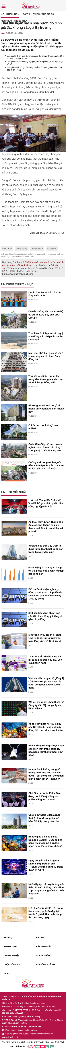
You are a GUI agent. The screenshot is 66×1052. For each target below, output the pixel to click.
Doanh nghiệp (11, 955)
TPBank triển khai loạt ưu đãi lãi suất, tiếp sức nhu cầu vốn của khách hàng (45, 659)
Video (7, 973)
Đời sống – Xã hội (45, 964)
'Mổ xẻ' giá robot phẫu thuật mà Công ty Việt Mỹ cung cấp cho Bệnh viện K (46, 705)
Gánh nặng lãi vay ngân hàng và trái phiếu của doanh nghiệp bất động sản (46, 570)
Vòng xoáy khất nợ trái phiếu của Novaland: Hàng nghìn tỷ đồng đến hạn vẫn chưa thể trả (45, 727)
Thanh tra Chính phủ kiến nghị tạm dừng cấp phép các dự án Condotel (45, 336)
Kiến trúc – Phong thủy (14, 21)
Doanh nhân (43, 955)
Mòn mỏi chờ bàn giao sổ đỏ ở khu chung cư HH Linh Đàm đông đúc (45, 356)
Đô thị (26, 14)
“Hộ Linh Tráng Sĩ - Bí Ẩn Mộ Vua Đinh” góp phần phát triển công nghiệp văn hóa (45, 503)
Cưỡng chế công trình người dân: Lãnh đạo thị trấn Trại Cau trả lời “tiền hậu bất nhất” (46, 465)
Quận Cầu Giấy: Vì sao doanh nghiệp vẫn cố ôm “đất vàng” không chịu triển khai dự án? (45, 447)
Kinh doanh (10, 947)
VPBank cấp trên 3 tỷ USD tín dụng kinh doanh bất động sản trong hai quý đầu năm (45, 549)
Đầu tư (40, 938)
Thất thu (52, 248)
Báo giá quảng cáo (10, 1037)
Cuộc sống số (12, 964)
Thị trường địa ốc (43, 14)
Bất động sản (10, 14)
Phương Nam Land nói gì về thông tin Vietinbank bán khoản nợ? (46, 408)
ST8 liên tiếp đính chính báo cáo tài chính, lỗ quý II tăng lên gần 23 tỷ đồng (45, 616)
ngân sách (38, 248)
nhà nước (22, 248)
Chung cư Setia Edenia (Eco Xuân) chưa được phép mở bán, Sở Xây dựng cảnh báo (44, 818)
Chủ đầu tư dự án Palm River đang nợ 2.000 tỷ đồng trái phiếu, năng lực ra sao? (45, 796)
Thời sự (8, 938)
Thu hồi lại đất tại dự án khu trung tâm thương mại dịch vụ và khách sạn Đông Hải (45, 379)
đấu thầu (8, 248)
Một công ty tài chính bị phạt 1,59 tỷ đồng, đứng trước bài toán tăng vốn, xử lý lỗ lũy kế (44, 638)
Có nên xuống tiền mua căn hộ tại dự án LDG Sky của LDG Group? (45, 314)
